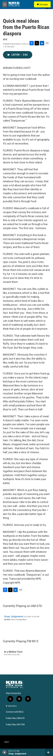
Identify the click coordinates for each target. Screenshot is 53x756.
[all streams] (49, 752)
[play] (4, 752)
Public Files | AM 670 (15, 718)
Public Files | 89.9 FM (15, 725)
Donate (43, 4)
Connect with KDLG (14, 712)
